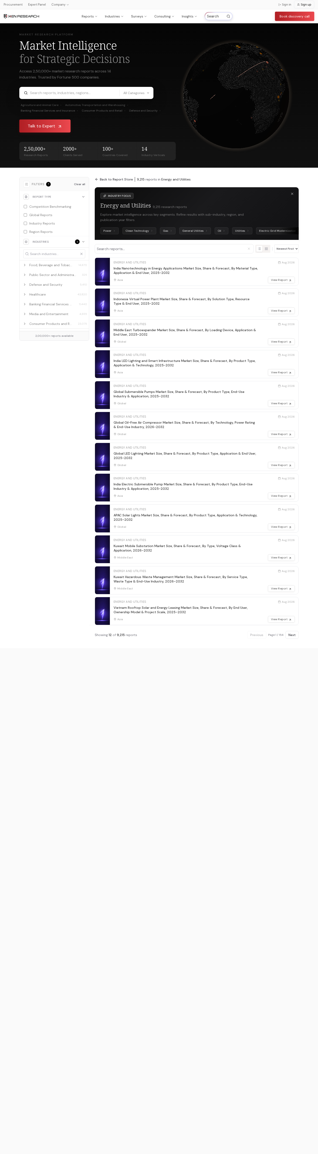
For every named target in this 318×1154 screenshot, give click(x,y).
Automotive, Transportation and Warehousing (96, 105)
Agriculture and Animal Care (41, 105)
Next (292, 635)
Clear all (79, 184)
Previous (256, 635)
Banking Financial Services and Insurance (49, 110)
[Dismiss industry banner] (292, 194)
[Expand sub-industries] (24, 265)
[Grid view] (266, 249)
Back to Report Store (116, 179)
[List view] (259, 249)
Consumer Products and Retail (103, 110)
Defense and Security (145, 110)
